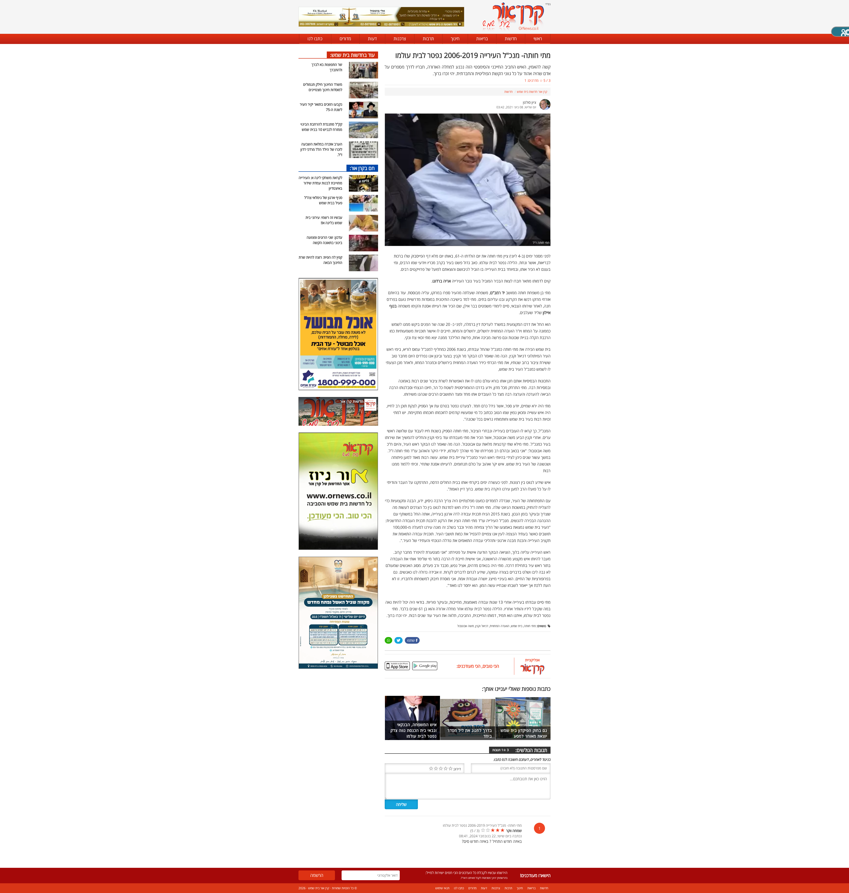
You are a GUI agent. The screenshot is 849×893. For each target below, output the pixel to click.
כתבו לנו (315, 39)
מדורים (345, 39)
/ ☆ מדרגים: (537, 80)
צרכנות (400, 39)
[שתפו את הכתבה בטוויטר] (398, 640)
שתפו (411, 640)
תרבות (428, 39)
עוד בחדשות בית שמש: (352, 55)
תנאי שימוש (442, 888)
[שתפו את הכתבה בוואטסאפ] (388, 640)
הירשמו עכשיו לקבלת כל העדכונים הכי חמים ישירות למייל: (466, 872)
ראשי (537, 39)
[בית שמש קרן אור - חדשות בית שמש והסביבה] (513, 17)
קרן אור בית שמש (318, 888)
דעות (372, 39)
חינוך (455, 39)
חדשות (511, 39)
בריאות (482, 39)
